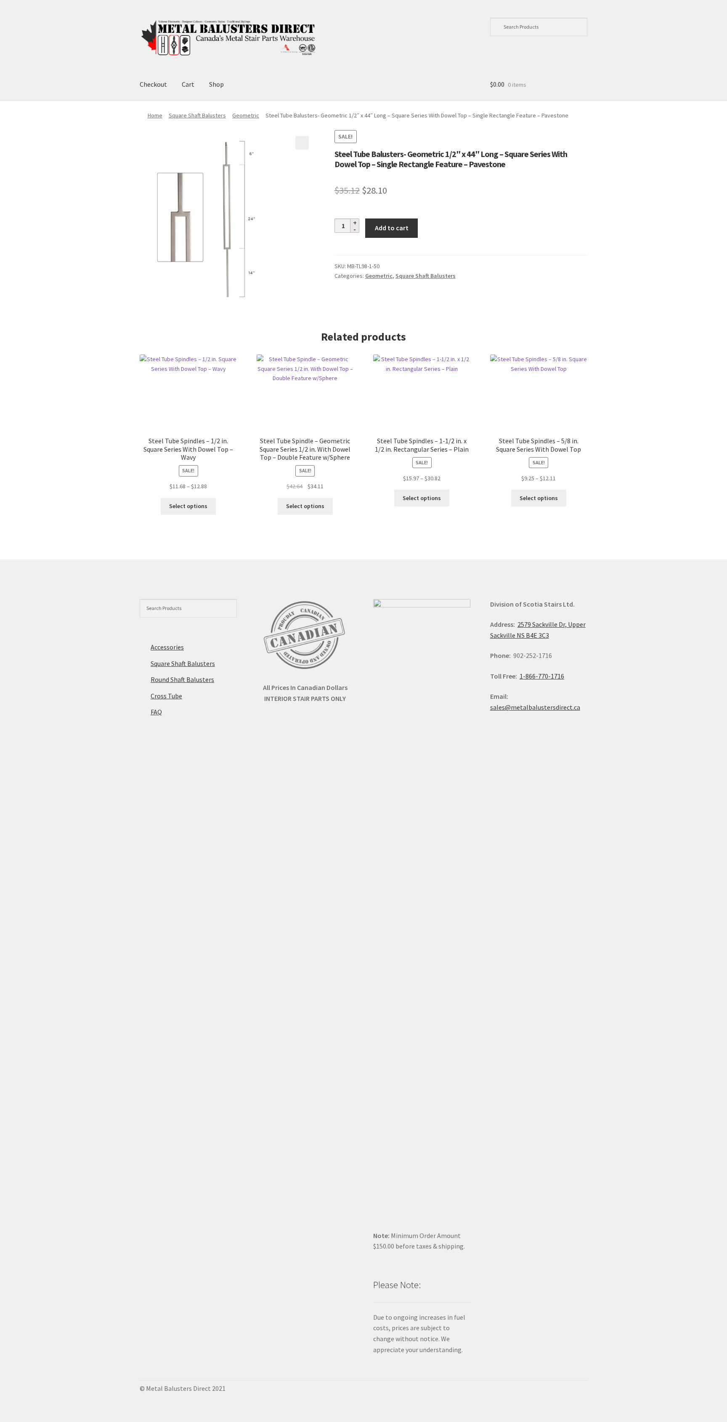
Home (155, 115)
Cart (188, 84)
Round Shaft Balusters (182, 679)
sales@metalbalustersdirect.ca (535, 707)
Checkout (153, 84)
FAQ (156, 712)
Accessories (167, 647)
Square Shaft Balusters (197, 115)
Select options (188, 506)
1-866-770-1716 (542, 676)
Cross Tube (166, 696)
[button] (302, 142)
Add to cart (392, 228)
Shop (216, 84)
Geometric (245, 115)
